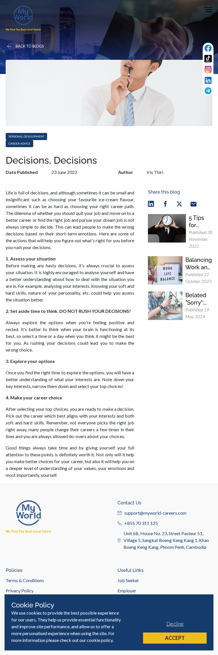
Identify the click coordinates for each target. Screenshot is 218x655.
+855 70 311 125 (141, 523)
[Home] (23, 18)
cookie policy (100, 640)
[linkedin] (151, 203)
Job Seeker (128, 580)
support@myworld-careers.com (155, 513)
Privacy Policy (19, 590)
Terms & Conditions (25, 580)
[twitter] (179, 203)
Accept (175, 638)
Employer (127, 590)
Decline (175, 624)
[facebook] (165, 203)
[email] (193, 203)
